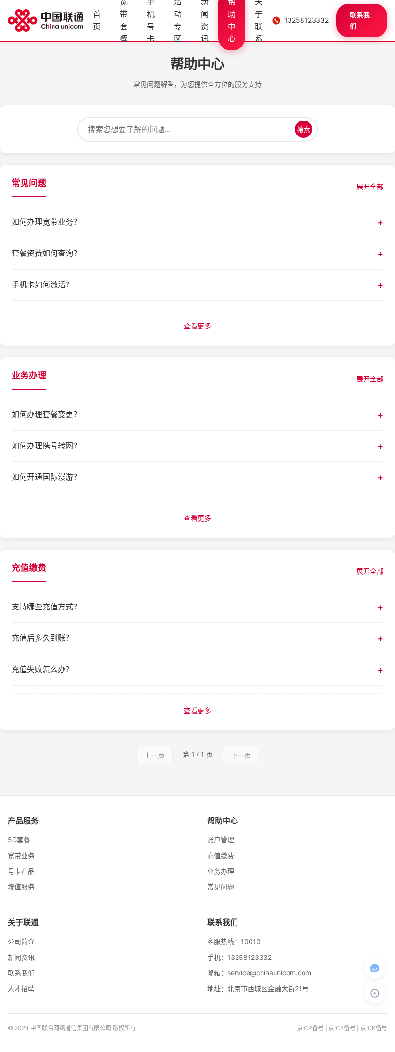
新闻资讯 (21, 957)
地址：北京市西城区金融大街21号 (258, 989)
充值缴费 (220, 855)
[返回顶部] (374, 993)
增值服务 (21, 886)
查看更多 (197, 326)
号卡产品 (21, 871)
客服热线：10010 (234, 941)
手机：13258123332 (239, 957)
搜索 (303, 129)
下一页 (241, 755)
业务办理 (220, 871)
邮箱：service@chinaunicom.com (259, 973)
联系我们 (360, 20)
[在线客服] (374, 968)
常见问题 (220, 886)
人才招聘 (21, 989)
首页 (97, 20)
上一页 (155, 755)
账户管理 (220, 840)
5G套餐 (19, 840)
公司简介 (21, 941)
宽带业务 (21, 855)
